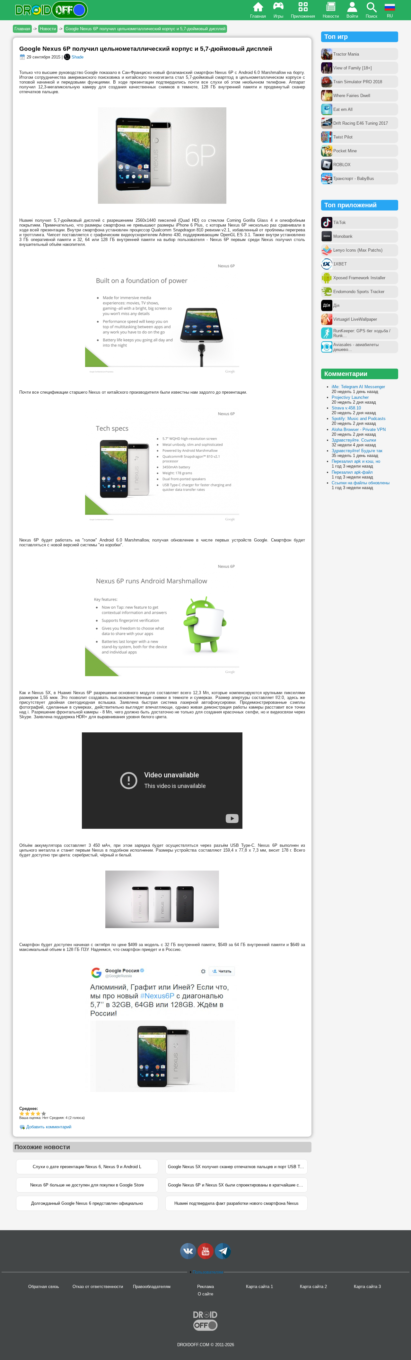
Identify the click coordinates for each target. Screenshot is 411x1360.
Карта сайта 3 (367, 1286)
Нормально (27, 1113)
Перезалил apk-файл (352, 472)
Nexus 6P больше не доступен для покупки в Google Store (87, 1185)
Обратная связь (43, 1286)
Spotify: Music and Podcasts (359, 418)
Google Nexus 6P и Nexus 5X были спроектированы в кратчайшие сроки (238, 1185)
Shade (77, 57)
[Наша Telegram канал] (223, 1257)
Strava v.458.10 (346, 408)
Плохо (22, 1113)
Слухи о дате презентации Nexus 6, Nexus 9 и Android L (87, 1166)
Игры (278, 16)
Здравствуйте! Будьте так (357, 450)
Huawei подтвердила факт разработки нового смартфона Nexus (236, 1203)
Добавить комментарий (48, 1126)
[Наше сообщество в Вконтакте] (188, 1257)
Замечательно (38, 1113)
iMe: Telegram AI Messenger (358, 386)
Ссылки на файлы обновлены (360, 482)
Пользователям (208, 1272)
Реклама (205, 1286)
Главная (258, 16)
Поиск (371, 16)
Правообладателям (152, 1286)
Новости (331, 16)
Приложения (303, 16)
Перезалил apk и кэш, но (356, 461)
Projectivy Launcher (350, 397)
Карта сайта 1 (259, 1286)
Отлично (44, 1113)
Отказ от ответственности (98, 1286)
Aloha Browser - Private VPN (359, 429)
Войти (352, 16)
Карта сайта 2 (313, 1286)
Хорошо (33, 1113)
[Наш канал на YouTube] (205, 1257)
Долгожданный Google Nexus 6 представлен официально (87, 1203)
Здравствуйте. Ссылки (354, 440)
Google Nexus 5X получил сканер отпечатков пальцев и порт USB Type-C (238, 1166)
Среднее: (28, 1108)
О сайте (205, 1294)
